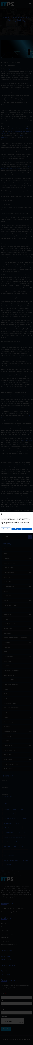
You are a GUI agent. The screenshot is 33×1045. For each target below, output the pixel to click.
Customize (6, 529)
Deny (16, 529)
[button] (30, 514)
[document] (16, 522)
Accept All (27, 529)
